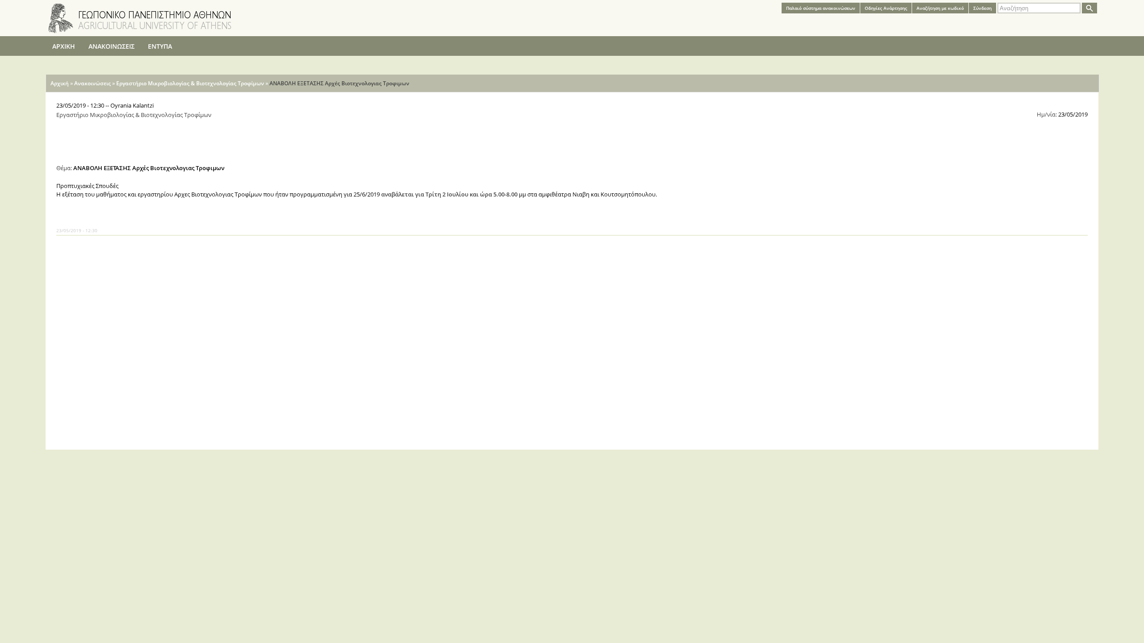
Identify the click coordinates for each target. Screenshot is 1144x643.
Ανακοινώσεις (92, 83)
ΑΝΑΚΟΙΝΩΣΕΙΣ (111, 46)
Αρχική (59, 83)
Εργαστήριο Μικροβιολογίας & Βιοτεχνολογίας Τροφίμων (190, 83)
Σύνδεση (982, 8)
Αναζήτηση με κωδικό (940, 8)
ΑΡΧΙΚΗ (63, 46)
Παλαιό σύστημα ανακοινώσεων (820, 8)
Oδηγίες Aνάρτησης (886, 8)
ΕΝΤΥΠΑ (160, 46)
